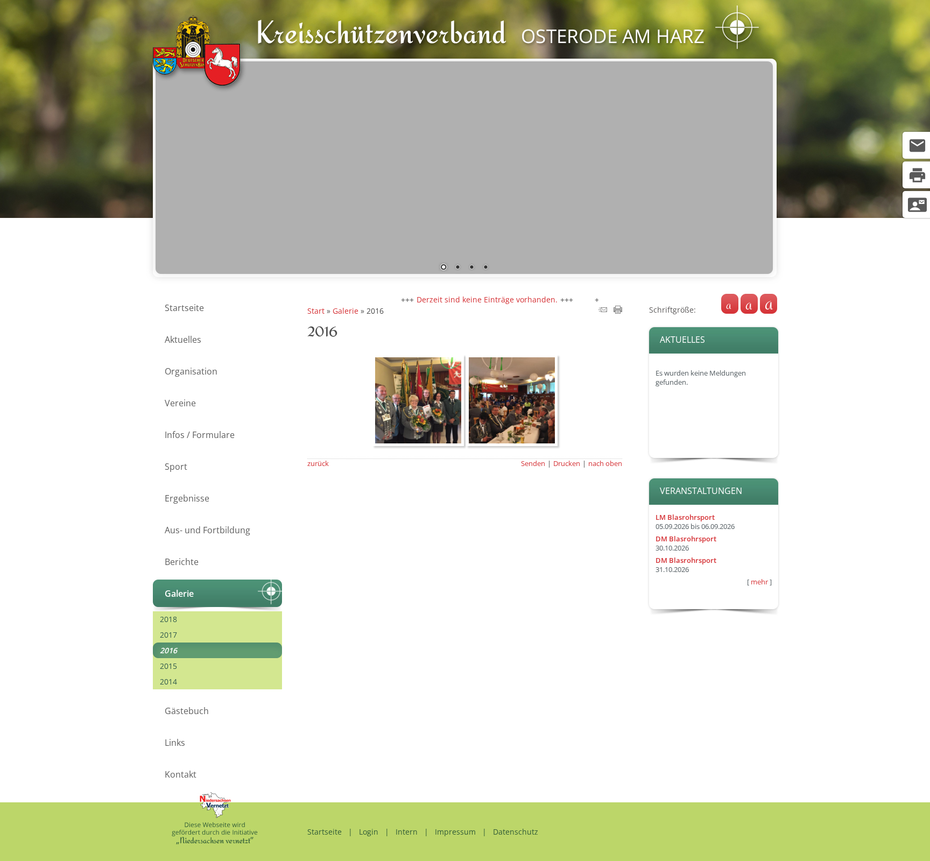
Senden (533, 463)
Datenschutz (515, 832)
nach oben (605, 463)
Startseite (184, 308)
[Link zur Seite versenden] (602, 311)
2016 (168, 650)
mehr (759, 582)
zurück (318, 463)
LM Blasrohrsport (685, 517)
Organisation (191, 371)
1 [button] (443, 268)
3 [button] (471, 268)
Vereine (180, 403)
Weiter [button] (757, 165)
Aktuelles (183, 339)
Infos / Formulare (200, 435)
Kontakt (180, 774)
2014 (168, 681)
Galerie (179, 593)
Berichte (182, 562)
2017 (168, 635)
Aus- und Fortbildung (207, 530)
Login (368, 832)
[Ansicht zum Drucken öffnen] (618, 311)
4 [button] (485, 268)
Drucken (566, 463)
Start (316, 311)
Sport (176, 466)
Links (175, 743)
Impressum (455, 832)
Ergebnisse (187, 498)
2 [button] (457, 268)
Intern (407, 832)
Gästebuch (187, 711)
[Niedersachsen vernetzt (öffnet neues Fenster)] (214, 841)
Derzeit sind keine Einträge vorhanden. (468, 299)
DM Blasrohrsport (686, 539)
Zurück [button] (172, 165)
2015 (168, 666)
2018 (168, 619)
